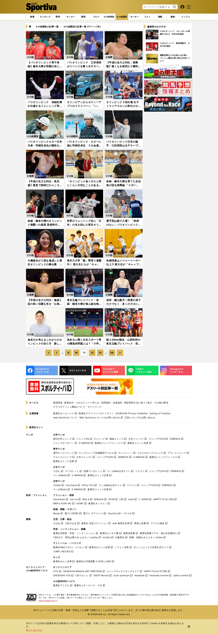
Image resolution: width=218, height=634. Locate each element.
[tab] (58, 17)
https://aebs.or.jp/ (48, 600)
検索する (174, 7)
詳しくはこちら (34, 630)
